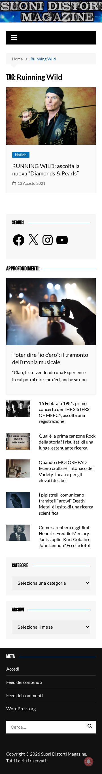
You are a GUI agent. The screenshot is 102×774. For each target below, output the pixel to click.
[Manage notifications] (88, 761)
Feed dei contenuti (24, 682)
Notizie (21, 154)
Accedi (12, 668)
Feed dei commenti (24, 695)
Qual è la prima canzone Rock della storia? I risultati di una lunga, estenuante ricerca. (67, 441)
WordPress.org (21, 708)
